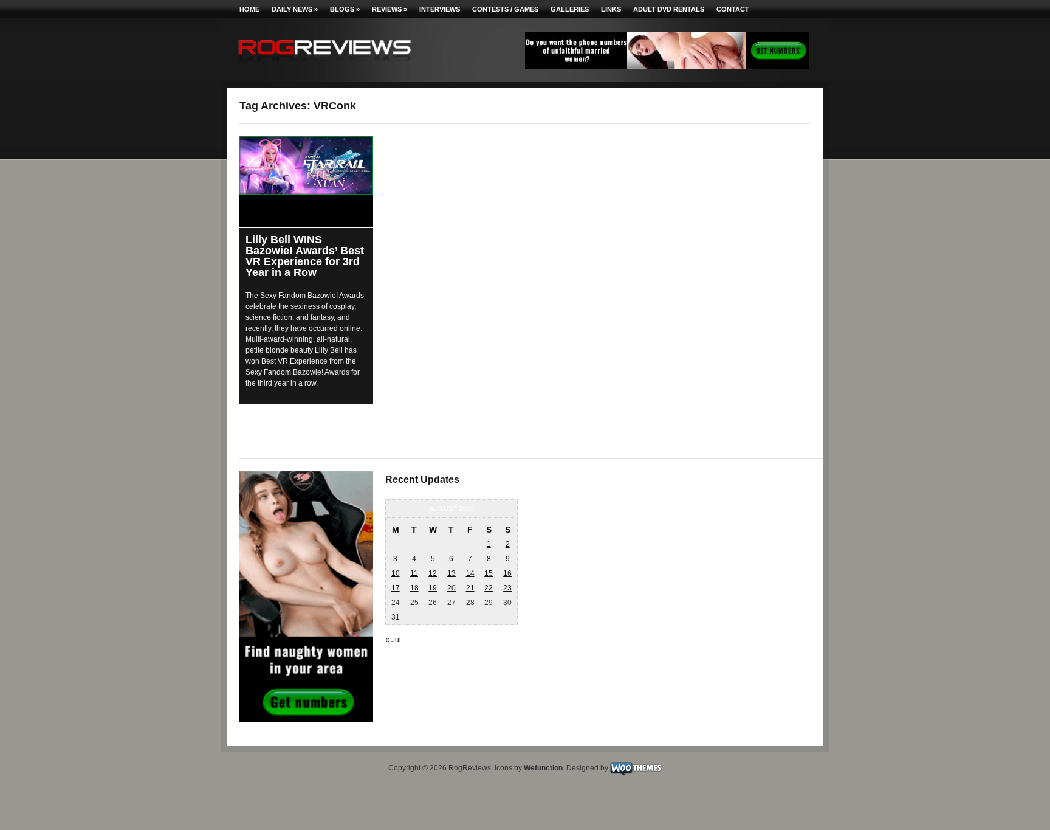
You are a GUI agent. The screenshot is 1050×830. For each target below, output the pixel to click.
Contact (732, 9)
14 (470, 573)
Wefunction (543, 768)
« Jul (393, 639)
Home (249, 9)
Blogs (345, 9)
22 (488, 588)
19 (432, 588)
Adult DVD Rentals (668, 9)
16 (507, 573)
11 (414, 573)
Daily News (295, 9)
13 (451, 573)
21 (470, 588)
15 (488, 573)
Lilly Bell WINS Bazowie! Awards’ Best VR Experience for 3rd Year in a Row (304, 255)
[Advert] (667, 66)
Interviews (439, 9)
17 (395, 588)
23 (507, 588)
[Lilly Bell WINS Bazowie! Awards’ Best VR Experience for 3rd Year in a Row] (306, 165)
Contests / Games (505, 9)
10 (395, 573)
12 (432, 573)
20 (451, 588)
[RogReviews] (324, 64)
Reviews (389, 9)
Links (611, 9)
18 (414, 588)
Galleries (570, 9)
